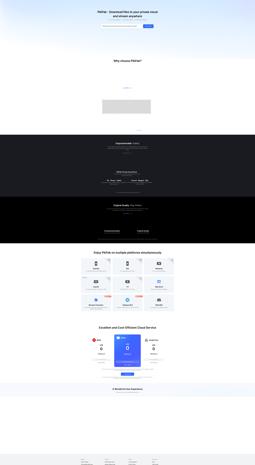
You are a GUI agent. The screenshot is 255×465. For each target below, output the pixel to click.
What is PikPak (84, 462)
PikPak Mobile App (109, 462)
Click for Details (101, 362)
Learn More (139, 130)
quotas (146, 369)
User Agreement (133, 462)
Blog (153, 462)
